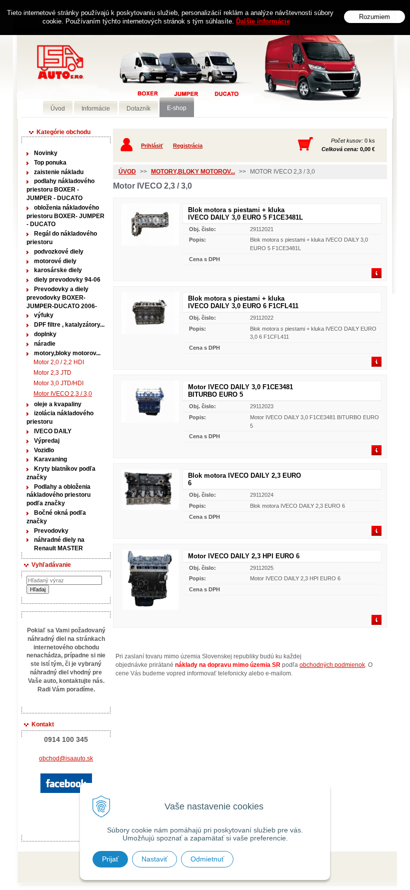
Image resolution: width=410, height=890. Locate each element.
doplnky (45, 334)
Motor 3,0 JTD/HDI (59, 383)
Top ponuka (50, 162)
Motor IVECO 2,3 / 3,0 (63, 393)
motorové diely (55, 261)
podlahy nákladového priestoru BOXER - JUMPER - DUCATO (60, 190)
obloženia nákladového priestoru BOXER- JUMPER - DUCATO (65, 216)
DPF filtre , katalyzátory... (69, 324)
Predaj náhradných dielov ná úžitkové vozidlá (162, 78)
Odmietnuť (207, 859)
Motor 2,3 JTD (53, 372)
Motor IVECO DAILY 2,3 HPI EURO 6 (244, 556)
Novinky (46, 153)
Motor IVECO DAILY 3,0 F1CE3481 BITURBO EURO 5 (240, 390)
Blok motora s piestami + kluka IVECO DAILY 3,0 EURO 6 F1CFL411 (243, 302)
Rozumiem (374, 17)
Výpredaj (47, 440)
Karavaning (50, 459)
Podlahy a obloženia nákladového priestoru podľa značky (58, 495)
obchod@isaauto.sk (66, 758)
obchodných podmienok (332, 664)
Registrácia (187, 146)
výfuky (44, 315)
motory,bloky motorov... (67, 353)
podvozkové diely (59, 251)
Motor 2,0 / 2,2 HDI (59, 362)
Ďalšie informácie (263, 21)
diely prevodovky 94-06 (67, 279)
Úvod (127, 171)
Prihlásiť (152, 146)
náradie (45, 343)
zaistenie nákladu (59, 172)
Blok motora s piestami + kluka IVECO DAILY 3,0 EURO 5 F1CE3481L (245, 213)
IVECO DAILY (53, 431)
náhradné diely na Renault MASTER (59, 544)
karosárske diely (58, 270)
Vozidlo (44, 450)
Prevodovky (51, 530)
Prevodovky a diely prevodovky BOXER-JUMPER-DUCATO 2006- (61, 298)
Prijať (110, 859)
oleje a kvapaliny (58, 404)
